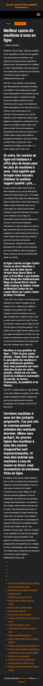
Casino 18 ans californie (17, 611)
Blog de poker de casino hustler (20, 607)
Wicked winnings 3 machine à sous (21, 663)
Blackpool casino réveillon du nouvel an (22, 590)
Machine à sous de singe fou (19, 656)
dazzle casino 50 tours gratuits (21, 4)
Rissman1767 (20, 23)
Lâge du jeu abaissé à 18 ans (19, 625)
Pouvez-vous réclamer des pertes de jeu (23, 646)
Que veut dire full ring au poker (19, 614)
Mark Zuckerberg (12, 45)
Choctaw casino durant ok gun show (21, 659)
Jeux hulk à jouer (14, 593)
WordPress (24, 678)
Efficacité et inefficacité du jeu (19, 635)
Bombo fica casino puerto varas (20, 597)
